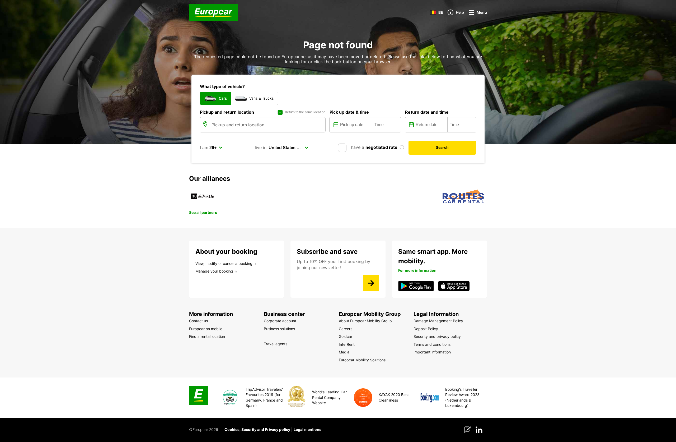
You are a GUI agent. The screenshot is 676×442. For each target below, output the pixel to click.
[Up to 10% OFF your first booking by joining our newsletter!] (371, 283)
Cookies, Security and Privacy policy (257, 429)
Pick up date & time (349, 112)
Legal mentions (307, 429)
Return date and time (427, 112)
